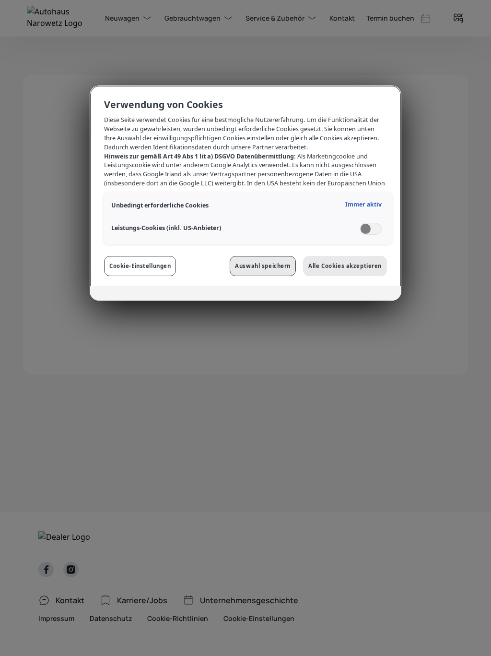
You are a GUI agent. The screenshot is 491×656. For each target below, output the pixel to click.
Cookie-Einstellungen (140, 265)
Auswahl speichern (263, 265)
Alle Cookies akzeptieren (345, 265)
